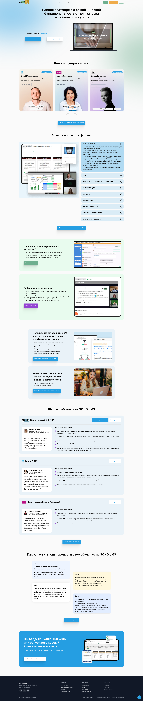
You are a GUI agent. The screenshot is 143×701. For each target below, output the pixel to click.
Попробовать (113, 2)
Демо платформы (65, 691)
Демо (105, 2)
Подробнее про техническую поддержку (46, 390)
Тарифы (59, 2)
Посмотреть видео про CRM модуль (45, 358)
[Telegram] (24, 690)
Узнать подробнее (30, 263)
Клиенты (76, 2)
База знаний (85, 685)
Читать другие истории (98, 86)
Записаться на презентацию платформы (71, 122)
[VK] (20, 690)
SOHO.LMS (23, 683)
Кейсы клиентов (86, 691)
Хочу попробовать (33, 39)
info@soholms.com (108, 689)
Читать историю (26, 84)
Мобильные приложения (67, 687)
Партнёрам (70, 2)
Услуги (64, 2)
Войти (121, 2)
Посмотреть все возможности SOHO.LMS (71, 228)
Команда (106, 685)
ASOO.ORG (43, 33)
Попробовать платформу (71, 541)
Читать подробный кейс (100, 420)
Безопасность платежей (118, 697)
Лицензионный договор (88, 697)
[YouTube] (28, 690)
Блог (81, 2)
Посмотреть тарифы (55, 39)
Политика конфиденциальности (102, 697)
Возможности (64, 685)
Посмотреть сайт (115, 420)
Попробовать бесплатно (34, 659)
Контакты (106, 687)
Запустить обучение (71, 620)
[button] (68, 115)
